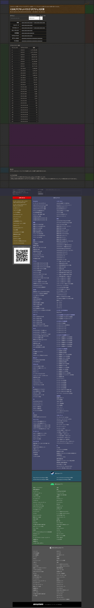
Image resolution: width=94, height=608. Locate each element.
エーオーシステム (30, 177)
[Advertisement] (47, 134)
